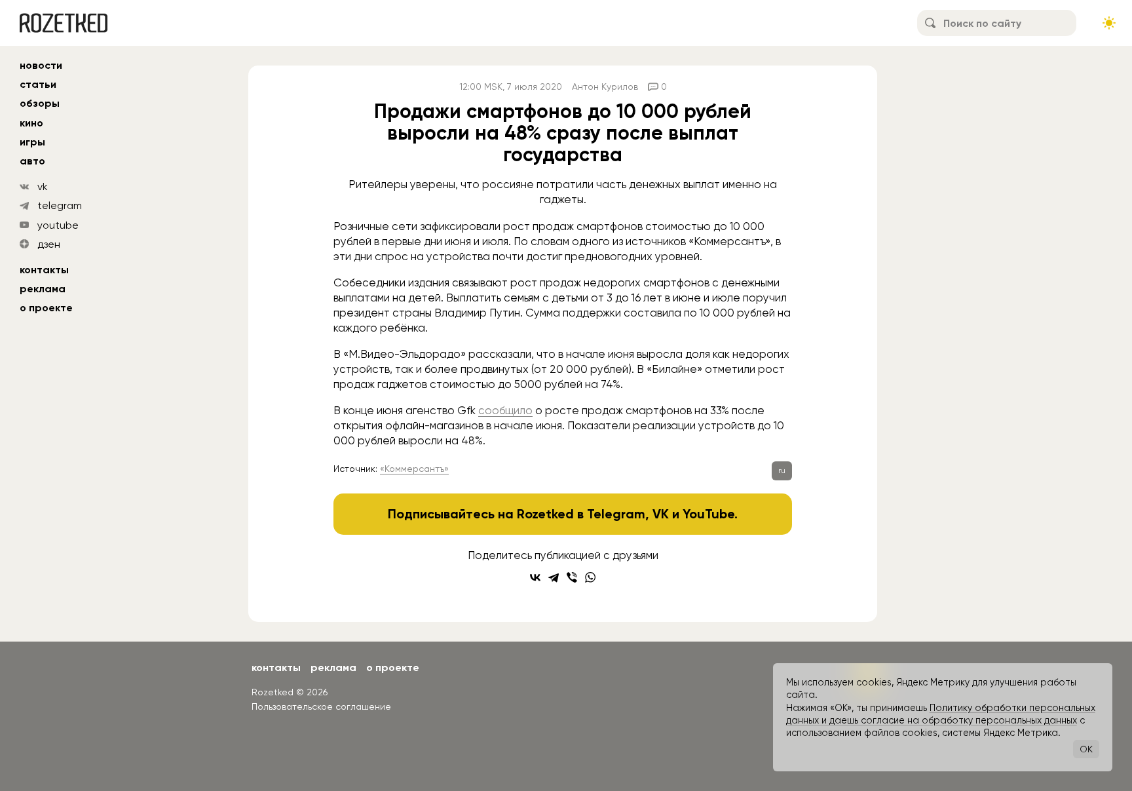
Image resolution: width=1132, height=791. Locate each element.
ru (781, 470)
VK (660, 514)
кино (31, 123)
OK (1086, 749)
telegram (59, 205)
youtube (58, 225)
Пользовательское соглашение (321, 706)
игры (32, 142)
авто (32, 161)
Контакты (44, 269)
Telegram (616, 514)
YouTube (708, 514)
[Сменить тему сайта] (1109, 23)
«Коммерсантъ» (414, 468)
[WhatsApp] (590, 577)
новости (41, 65)
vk (42, 186)
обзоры (40, 103)
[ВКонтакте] (535, 577)
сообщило (505, 410)
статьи (38, 84)
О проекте (46, 307)
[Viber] (572, 577)
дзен (48, 244)
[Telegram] (553, 577)
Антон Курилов (605, 86)
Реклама (43, 288)
